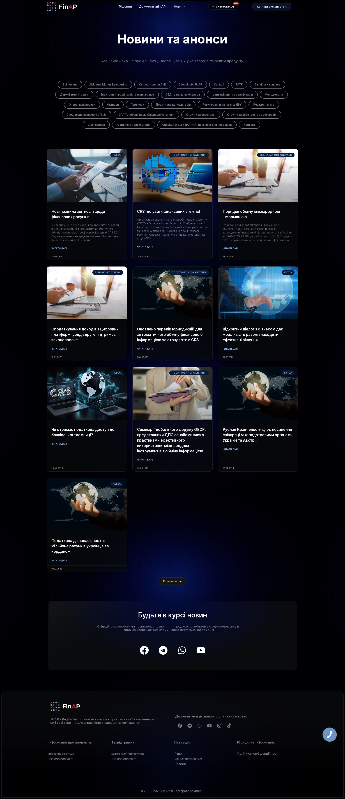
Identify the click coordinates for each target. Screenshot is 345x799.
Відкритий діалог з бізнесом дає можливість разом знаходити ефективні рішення (253, 334)
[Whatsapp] (182, 650)
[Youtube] (201, 650)
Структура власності (200, 114)
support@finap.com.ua (127, 753)
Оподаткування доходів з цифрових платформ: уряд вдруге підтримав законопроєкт (85, 334)
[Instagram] (219, 725)
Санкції (219, 84)
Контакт (249, 124)
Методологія (274, 94)
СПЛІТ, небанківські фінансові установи (146, 114)
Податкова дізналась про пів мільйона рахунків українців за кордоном (80, 546)
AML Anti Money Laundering (108, 84)
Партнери (137, 104)
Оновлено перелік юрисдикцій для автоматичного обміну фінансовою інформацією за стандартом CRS (170, 334)
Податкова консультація (173, 104)
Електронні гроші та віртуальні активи (127, 94)
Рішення (125, 6)
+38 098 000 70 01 (61, 759)
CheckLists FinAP (190, 84)
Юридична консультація (133, 124)
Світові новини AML (153, 84)
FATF (239, 84)
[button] (271, 6)
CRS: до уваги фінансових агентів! (168, 211)
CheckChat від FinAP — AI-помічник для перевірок (197, 124)
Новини (180, 6)
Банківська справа (267, 84)
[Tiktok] (229, 725)
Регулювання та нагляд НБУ (222, 104)
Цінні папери (96, 124)
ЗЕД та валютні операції (183, 94)
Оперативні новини (82, 104)
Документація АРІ (153, 6)
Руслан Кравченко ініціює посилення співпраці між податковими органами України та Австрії (258, 435)
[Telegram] (163, 650)
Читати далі (59, 248)
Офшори (113, 104)
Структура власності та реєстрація (252, 114)
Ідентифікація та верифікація (232, 94)
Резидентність (263, 104)
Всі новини (70, 84)
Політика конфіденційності (258, 753)
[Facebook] (144, 650)
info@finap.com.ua (61, 753)
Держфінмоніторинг (74, 94)
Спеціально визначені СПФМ (86, 114)
